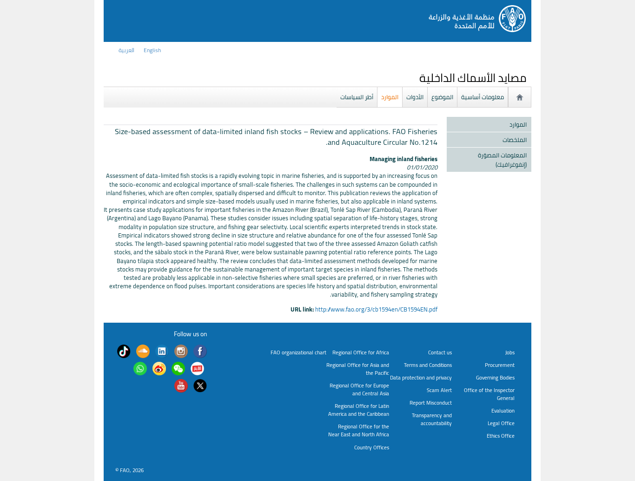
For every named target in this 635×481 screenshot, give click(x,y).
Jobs (510, 352)
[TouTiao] (197, 369)
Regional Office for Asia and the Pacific (357, 369)
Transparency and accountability (432, 419)
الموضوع (442, 96)
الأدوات (414, 96)
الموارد (389, 96)
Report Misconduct (431, 402)
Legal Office (501, 423)
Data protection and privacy (421, 377)
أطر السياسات (356, 96)
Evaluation (503, 410)
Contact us (440, 352)
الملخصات (515, 139)
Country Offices (371, 447)
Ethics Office (501, 435)
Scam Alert (439, 390)
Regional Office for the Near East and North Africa (358, 430)
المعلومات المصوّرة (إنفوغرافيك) (502, 159)
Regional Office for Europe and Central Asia (359, 389)
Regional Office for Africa (360, 352)
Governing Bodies (495, 377)
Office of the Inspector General (489, 394)
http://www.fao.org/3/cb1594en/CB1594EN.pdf (376, 309)
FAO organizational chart (298, 352)
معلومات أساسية (482, 96)
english (152, 50)
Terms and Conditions (428, 365)
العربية (126, 50)
